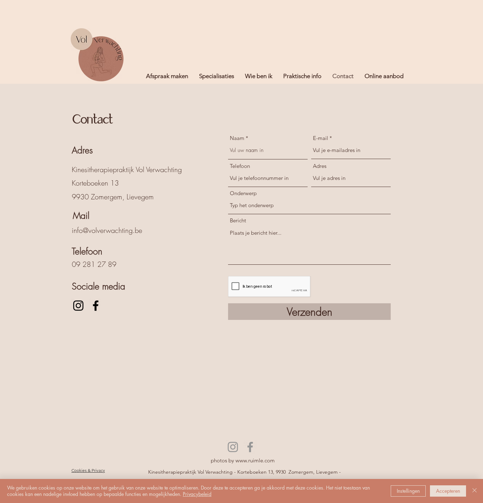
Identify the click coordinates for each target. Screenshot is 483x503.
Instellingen (408, 490)
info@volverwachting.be (107, 230)
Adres (319, 166)
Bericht (238, 220)
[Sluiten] (474, 491)
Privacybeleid (197, 494)
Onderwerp (243, 193)
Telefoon (240, 166)
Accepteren (448, 490)
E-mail (320, 138)
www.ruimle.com (255, 460)
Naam (237, 138)
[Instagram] (78, 305)
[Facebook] (96, 305)
